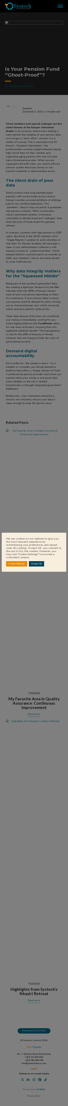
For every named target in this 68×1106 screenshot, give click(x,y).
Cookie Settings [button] (16, 563)
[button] (60, 6)
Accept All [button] (36, 563)
